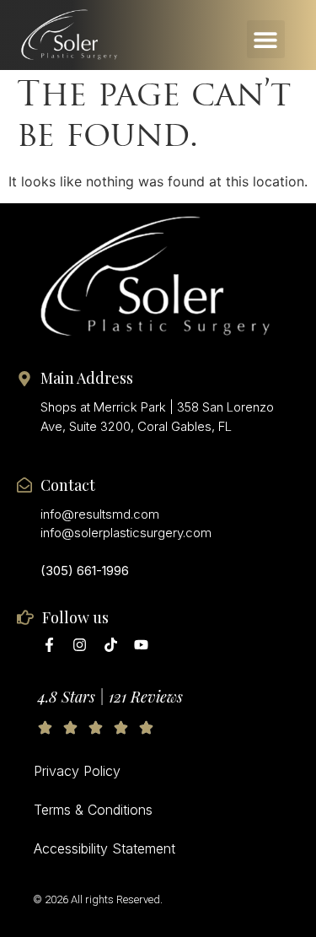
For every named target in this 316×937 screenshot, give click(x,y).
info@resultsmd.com (99, 514)
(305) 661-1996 (84, 571)
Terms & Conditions (93, 809)
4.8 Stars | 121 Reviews (110, 697)
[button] (266, 39)
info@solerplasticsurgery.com (126, 533)
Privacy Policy (77, 770)
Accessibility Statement (104, 848)
